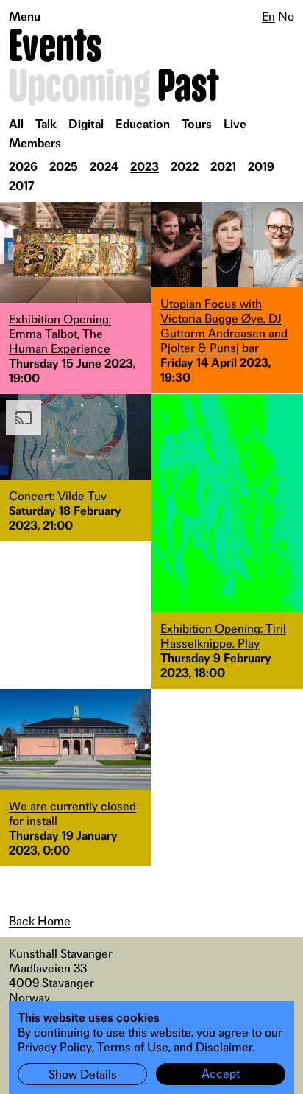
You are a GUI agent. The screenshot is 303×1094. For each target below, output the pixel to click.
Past (187, 87)
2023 (144, 166)
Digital (86, 123)
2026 (23, 166)
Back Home (40, 921)
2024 (104, 166)
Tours (197, 123)
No (286, 16)
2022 (185, 166)
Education (142, 123)
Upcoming (80, 87)
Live (235, 123)
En (268, 16)
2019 (261, 166)
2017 (22, 185)
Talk (46, 123)
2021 (223, 166)
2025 (63, 166)
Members (35, 143)
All (16, 123)
